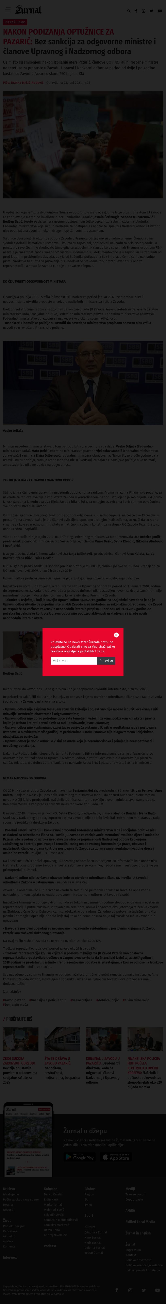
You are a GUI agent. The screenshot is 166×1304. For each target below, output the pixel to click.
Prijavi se (106, 661)
